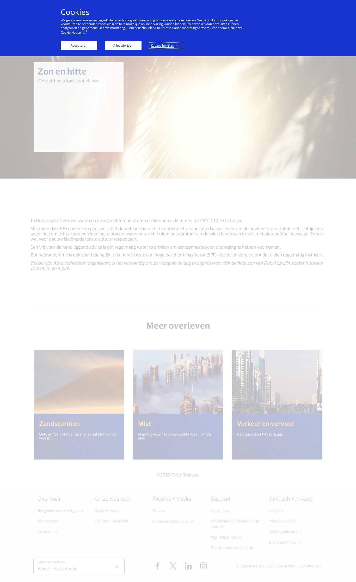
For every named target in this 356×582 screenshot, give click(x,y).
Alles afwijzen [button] (123, 45)
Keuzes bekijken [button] (162, 45)
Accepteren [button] (79, 45)
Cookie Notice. (71, 32)
